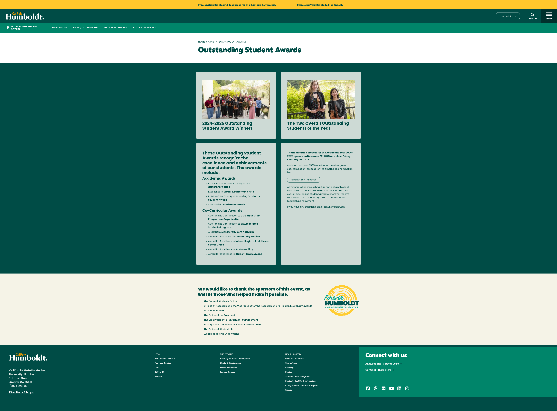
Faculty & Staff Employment (235, 358)
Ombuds (288, 390)
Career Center (227, 372)
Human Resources (228, 367)
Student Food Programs (297, 376)
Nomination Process (115, 28)
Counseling (291, 363)
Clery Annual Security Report (301, 385)
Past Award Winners (144, 28)
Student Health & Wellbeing (300, 381)
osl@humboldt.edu (334, 207)
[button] (508, 16)
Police (288, 372)
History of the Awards (85, 28)
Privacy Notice (163, 363)
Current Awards (58, 28)
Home (201, 42)
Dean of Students (294, 358)
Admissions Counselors (382, 363)
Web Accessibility (165, 358)
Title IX (159, 372)
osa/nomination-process (301, 169)
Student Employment (230, 363)
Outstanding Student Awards (24, 28)
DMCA (157, 367)
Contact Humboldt (378, 369)
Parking (289, 367)
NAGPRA (158, 376)
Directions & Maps (21, 392)
